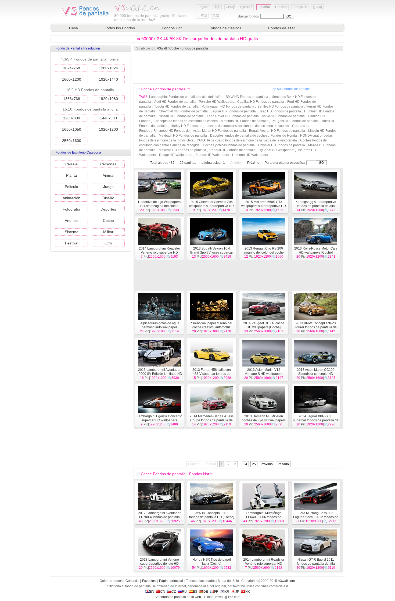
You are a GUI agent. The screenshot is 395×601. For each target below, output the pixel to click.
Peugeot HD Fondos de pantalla (295, 121)
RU (184, 591)
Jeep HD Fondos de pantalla (280, 111)
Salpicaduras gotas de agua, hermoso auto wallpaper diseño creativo (159, 327)
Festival (71, 243)
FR (216, 591)
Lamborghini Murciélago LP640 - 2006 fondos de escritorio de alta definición (263, 517)
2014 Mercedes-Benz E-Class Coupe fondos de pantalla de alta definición (212, 420)
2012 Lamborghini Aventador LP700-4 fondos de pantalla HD (159, 517)
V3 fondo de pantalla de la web (178, 597)
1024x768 (71, 68)
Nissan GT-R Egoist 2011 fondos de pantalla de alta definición (316, 564)
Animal (108, 175)
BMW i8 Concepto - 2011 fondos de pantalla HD (209, 515)
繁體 (216, 15)
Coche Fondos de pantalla (188, 48)
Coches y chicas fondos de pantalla (229, 145)
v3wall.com (286, 581)
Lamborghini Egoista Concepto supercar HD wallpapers (159, 418)
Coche (108, 220)
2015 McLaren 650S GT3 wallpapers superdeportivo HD (263, 204)
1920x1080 (108, 99)
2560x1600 (71, 140)
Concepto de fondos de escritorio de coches (185, 121)
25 (254, 464)
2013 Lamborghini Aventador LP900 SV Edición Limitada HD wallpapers (159, 374)
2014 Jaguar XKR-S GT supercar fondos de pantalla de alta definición (316, 420)
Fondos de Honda (284, 135)
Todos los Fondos (120, 28)
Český (230, 7)
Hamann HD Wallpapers (250, 155)
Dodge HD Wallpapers (175, 155)
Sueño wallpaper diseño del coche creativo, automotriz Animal (211, 327)
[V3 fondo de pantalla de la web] (85, 16)
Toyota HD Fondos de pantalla (176, 106)
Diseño (108, 198)
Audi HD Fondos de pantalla (175, 102)
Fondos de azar (281, 28)
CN (162, 591)
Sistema (71, 232)
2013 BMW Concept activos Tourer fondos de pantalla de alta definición (316, 327)
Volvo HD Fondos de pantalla (283, 116)
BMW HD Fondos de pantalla (247, 97)
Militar (108, 232)
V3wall (162, 48)
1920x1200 (108, 129)
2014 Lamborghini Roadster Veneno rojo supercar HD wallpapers (159, 252)
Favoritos (149, 581)
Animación (71, 198)
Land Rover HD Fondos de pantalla (233, 116)
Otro (108, 243)
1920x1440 (108, 79)
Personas (108, 164)
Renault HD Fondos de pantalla (232, 150)
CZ (173, 591)
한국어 (317, 7)
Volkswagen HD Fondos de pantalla (228, 106)
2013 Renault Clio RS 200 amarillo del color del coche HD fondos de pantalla (262, 252)
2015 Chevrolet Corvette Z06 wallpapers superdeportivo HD (211, 204)
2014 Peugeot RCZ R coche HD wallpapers (263, 325)
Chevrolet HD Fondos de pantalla (183, 111)
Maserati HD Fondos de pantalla (182, 150)
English (203, 7)
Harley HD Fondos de (186, 126)
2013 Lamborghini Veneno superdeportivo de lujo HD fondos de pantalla (159, 564)
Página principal (171, 581)
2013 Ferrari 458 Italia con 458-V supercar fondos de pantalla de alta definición (211, 374)
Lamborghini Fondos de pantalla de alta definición (185, 97)
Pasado (283, 464)
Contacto (132, 581)
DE (205, 591)
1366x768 (71, 99)
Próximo (253, 163)
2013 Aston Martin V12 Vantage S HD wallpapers (263, 372)
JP (237, 591)
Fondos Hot (172, 28)
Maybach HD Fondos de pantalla (183, 135)
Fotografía (71, 209)
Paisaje (71, 164)
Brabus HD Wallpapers (212, 155)
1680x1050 (71, 129)
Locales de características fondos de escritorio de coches (247, 126)
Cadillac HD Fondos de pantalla (260, 102)
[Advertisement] (238, 67)
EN (152, 591)
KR (227, 591)
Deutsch (281, 7)
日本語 (202, 15)
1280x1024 (108, 68)
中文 (217, 7)
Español (264, 7)
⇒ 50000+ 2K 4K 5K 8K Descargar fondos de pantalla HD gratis (197, 39)
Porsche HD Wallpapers (216, 102)
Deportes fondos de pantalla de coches (238, 135)
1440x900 (108, 118)
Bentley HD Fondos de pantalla (280, 106)
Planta (71, 175)
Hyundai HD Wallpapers (276, 150)
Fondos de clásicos (225, 28)
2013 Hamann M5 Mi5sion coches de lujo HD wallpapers (264, 418)
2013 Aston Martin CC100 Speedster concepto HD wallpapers (316, 374)
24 (245, 464)
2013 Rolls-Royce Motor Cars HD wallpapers (315, 250)
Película (71, 186)
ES (195, 591)
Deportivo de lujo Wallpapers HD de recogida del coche (159, 204)
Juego (108, 186)
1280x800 (71, 118)
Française (300, 7)
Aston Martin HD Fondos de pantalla (219, 131)
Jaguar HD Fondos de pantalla (233, 111)
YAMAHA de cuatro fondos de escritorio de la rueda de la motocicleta (247, 140)
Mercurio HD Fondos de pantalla (244, 121)
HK (247, 591)
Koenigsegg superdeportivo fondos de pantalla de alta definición (316, 206)
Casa (73, 28)
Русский (246, 7)
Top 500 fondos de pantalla (291, 89)
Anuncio (71, 220)
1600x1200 (71, 79)
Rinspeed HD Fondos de (171, 131)
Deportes (108, 209)
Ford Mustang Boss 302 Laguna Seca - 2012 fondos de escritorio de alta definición (315, 517)
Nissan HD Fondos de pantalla (181, 116)
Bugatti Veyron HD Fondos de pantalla (277, 131)
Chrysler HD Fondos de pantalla (281, 145)
